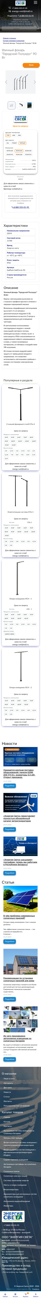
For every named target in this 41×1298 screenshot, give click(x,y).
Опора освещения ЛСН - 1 (20, 599)
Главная (7, 1117)
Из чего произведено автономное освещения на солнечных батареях (17, 1038)
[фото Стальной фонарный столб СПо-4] (20, 403)
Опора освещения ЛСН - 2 (20, 687)
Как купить (8, 1083)
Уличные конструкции (13, 1138)
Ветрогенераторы (11, 1189)
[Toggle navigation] (35, 2)
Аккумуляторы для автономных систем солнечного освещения (20, 1195)
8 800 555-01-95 (27, 16)
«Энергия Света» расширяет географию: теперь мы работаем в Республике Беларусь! (20, 862)
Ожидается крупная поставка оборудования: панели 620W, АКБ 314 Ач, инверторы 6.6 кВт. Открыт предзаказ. (19, 774)
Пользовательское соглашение (16, 1106)
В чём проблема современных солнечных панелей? (19, 917)
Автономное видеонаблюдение (17, 1201)
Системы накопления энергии (16, 1180)
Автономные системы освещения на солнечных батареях (19, 1132)
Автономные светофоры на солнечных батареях (20, 1165)
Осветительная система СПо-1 (20, 512)
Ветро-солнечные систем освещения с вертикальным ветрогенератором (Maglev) (20, 1152)
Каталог (7, 1122)
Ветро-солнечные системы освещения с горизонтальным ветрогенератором (20, 1144)
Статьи (7, 1097)
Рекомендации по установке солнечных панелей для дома (18, 979)
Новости (7, 1092)
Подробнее (9, 786)
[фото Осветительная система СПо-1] (20, 490)
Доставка (8, 1088)
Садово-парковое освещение (16, 1160)
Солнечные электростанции (15, 1176)
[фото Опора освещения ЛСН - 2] (20, 666)
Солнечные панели (11, 1171)
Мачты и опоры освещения (15, 1185)
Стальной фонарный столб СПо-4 (20, 424)
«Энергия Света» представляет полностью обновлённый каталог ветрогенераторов (19, 818)
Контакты (8, 1101)
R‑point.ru (35, 1289)
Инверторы (8, 1206)
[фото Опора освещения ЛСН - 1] (20, 577)
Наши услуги (9, 1079)
